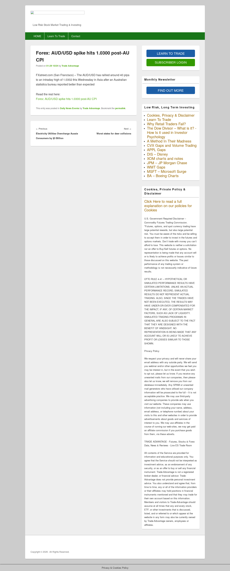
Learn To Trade (56, 36)
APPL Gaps (156, 149)
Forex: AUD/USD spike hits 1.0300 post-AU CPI (66, 99)
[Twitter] (188, 543)
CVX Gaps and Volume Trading (172, 145)
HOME (37, 36)
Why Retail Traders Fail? (166, 123)
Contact (75, 36)
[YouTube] (196, 543)
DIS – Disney (157, 154)
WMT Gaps (156, 167)
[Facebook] (181, 543)
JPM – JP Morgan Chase (167, 162)
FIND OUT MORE (171, 90)
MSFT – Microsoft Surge (166, 171)
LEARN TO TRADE (171, 53)
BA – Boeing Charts (163, 175)
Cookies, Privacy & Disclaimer (171, 115)
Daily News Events (69, 108)
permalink (120, 108)
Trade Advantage (70, 65)
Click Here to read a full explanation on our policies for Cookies (168, 205)
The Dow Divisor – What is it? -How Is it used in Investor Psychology (171, 132)
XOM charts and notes (165, 158)
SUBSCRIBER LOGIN (171, 62)
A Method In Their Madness (169, 141)
